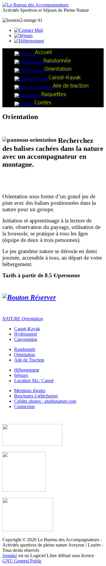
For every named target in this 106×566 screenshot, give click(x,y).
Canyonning (25, 339)
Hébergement (26, 369)
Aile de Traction (29, 359)
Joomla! (9, 555)
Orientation (24, 354)
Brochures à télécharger (36, 395)
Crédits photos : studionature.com (45, 401)
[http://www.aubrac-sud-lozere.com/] (27, 529)
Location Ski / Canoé (34, 380)
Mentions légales (29, 390)
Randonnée (24, 349)
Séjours (21, 375)
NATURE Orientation (22, 318)
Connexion (24, 406)
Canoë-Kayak (27, 328)
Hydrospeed (25, 333)
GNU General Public (22, 560)
